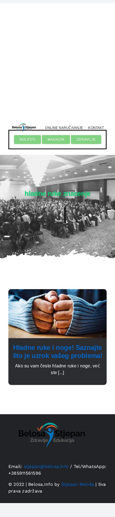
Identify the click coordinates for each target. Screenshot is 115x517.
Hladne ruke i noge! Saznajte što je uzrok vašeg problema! (57, 351)
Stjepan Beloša (77, 484)
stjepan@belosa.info (46, 466)
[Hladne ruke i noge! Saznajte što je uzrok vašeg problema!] (57, 292)
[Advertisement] (57, 60)
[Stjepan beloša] (23, 122)
